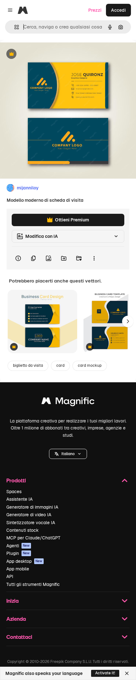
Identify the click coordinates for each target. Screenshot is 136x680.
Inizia (12, 600)
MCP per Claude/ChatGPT (33, 538)
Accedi (118, 10)
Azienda (16, 618)
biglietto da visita (28, 365)
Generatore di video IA (28, 515)
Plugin (18, 553)
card (60, 365)
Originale (42, 54)
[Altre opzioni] (94, 258)
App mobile (17, 569)
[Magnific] (68, 402)
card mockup (90, 365)
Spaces (14, 491)
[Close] (127, 673)
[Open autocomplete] (14, 27)
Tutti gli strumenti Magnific (33, 584)
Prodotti (16, 480)
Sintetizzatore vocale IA (30, 522)
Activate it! (105, 673)
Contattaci (19, 636)
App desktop (24, 561)
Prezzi (95, 10)
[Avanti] (127, 321)
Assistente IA (19, 499)
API (9, 576)
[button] (68, 454)
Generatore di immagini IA (32, 507)
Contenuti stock (22, 530)
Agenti (18, 546)
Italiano (68, 453)
